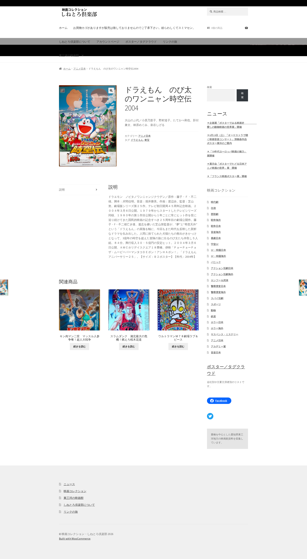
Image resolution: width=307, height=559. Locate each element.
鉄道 (213, 316)
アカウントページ (107, 41)
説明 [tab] (62, 189)
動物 (213, 310)
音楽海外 (216, 232)
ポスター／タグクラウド (141, 41)
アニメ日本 (79, 68)
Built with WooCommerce (74, 538)
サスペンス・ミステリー (224, 334)
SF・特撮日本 (218, 250)
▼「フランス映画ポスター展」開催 (227, 176)
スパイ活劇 (217, 298)
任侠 (213, 208)
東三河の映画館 (69, 55)
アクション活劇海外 (222, 274)
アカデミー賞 (218, 346)
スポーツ (216, 304)
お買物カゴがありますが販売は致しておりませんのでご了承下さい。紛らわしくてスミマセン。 (134, 28)
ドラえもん (137, 140)
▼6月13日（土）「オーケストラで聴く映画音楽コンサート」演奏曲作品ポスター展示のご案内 (227, 139)
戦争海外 (216, 220)
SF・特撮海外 (218, 256)
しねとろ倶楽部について (74, 41)
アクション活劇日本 (222, 268)
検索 (209, 87)
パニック (216, 262)
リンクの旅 (170, 41)
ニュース (69, 484)
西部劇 (214, 214)
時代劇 (214, 202)
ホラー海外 (217, 328)
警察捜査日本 (218, 286)
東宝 (146, 140)
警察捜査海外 (218, 292)
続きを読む (79, 346)
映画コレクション (75, 491)
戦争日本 (216, 226)
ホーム (63, 28)
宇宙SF (215, 244)
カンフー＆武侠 (219, 280)
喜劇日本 (216, 238)
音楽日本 (216, 352)
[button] (111, 90)
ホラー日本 (217, 322)
